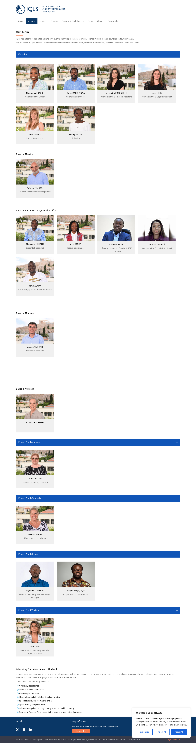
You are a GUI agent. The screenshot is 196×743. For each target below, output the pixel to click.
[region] (161, 723)
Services (43, 21)
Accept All (179, 732)
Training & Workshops (71, 21)
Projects (54, 21)
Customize (144, 732)
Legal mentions (173, 739)
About (30, 21)
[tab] (98, 54)
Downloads (113, 21)
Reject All (162, 732)
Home (20, 21)
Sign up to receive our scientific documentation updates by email (95, 727)
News (90, 21)
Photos (100, 21)
